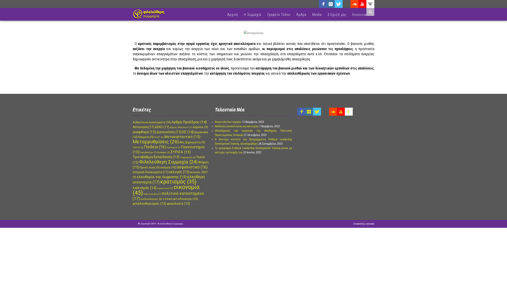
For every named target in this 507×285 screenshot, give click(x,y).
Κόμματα (146, 137)
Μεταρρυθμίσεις (156, 141)
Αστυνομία (143, 127)
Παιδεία (155, 147)
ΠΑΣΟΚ (138, 147)
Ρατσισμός (163, 152)
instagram (331, 4)
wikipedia (370, 4)
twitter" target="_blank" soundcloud (339, 4)
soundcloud (354, 4)
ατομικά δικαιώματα (151, 172)
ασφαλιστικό (192, 167)
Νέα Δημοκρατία (192, 142)
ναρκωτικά (165, 188)
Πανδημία (173, 147)
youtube (362, 4)
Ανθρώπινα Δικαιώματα (152, 122)
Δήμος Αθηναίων (181, 127)
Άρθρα (301, 14)
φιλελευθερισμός (149, 203)
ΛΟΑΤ (159, 137)
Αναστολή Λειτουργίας (228, 122)
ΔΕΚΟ (162, 127)
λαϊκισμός (144, 188)
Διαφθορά (144, 132)
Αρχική (232, 14)
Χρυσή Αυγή (150, 167)
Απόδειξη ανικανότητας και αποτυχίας (237, 126)
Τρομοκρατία (188, 157)
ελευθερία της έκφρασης (162, 177)
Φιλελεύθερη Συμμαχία (168, 162)
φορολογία (178, 203)
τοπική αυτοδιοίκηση (180, 199)
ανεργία (168, 167)
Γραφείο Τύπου (278, 14)
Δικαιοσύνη (169, 132)
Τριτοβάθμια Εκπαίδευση (156, 157)
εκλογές (179, 172)
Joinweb (369, 223)
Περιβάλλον (148, 152)
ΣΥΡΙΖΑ (181, 152)
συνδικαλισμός (151, 199)
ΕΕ (188, 132)
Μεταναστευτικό (182, 137)
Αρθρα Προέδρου (189, 122)
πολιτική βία (152, 194)
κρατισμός (178, 182)
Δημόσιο (200, 127)
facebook (323, 4)
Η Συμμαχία (252, 14)
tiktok (347, 4)
